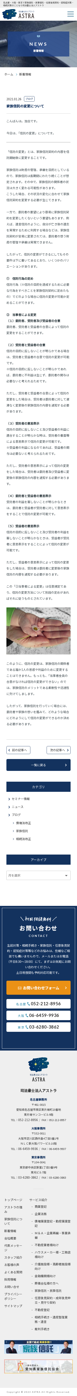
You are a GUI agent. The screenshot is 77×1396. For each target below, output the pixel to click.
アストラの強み (13, 1209)
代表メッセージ (13, 1247)
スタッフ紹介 (13, 1257)
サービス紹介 (38, 1200)
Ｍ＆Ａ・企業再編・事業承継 (53, 1235)
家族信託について (13, 1221)
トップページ (13, 1200)
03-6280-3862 (28, 1177)
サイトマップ (13, 1306)
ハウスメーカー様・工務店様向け (53, 1254)
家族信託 (22, 831)
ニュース (18, 807)
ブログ (16, 815)
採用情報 (10, 1279)
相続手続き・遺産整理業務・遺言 (51, 1319)
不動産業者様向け (47, 1245)
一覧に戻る (38, 765)
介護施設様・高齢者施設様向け (53, 1266)
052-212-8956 (28, 1120)
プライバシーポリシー (13, 1296)
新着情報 (10, 1231)
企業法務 (41, 1214)
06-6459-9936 (28, 1149)
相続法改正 (23, 839)
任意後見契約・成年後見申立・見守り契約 (53, 1300)
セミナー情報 (21, 799)
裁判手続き (42, 1329)
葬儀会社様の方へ (47, 1283)
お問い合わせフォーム (41, 987)
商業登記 (41, 1206)
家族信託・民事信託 (48, 1290)
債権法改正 (23, 823)
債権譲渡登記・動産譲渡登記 (53, 1223)
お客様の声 (11, 1265)
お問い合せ (11, 1287)
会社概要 (10, 1238)
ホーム (8, 74)
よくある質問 (13, 1272)
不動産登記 (42, 1310)
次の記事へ (57, 750)
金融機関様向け (45, 1276)
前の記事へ (19, 750)
